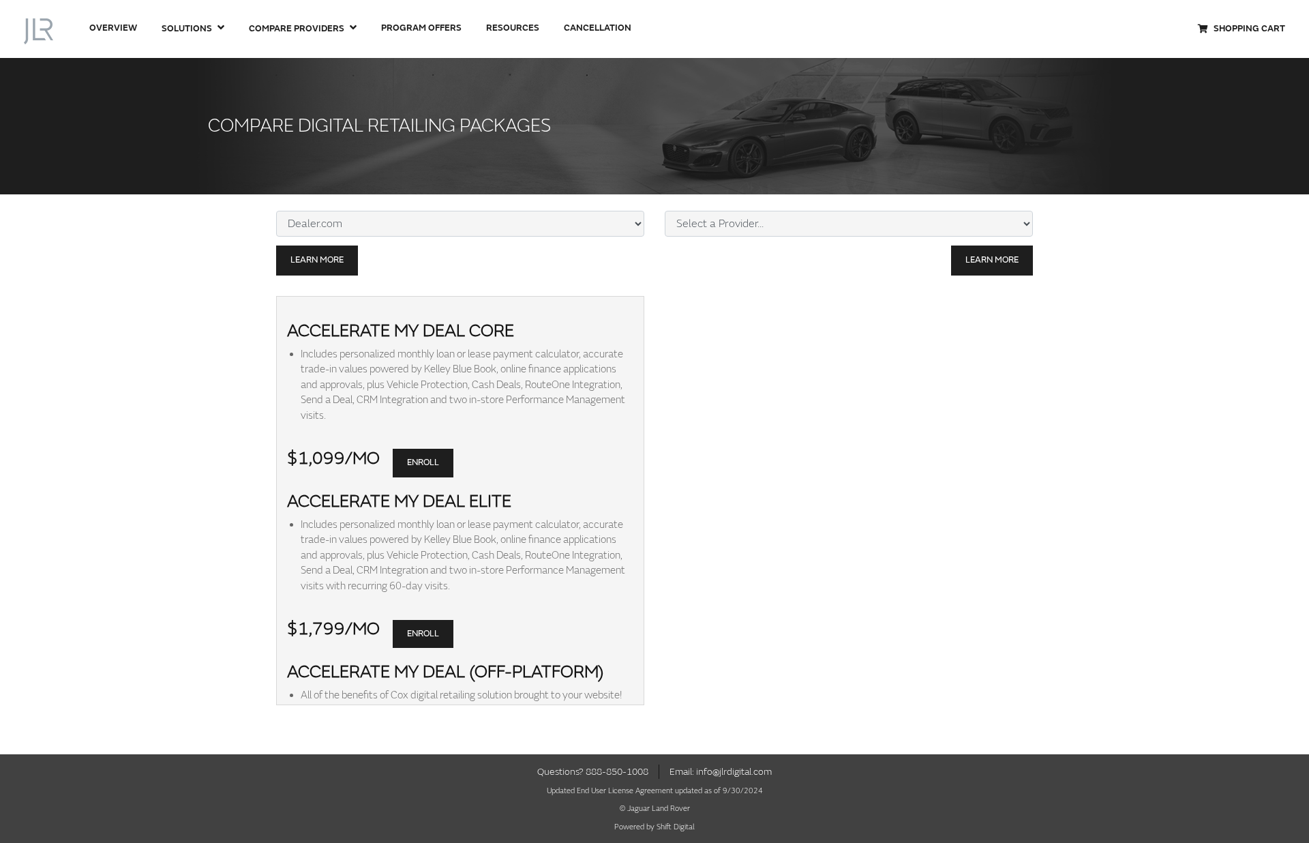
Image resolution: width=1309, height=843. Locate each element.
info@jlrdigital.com (734, 772)
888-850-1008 (617, 772)
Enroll (423, 462)
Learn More (317, 259)
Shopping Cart (1249, 28)
